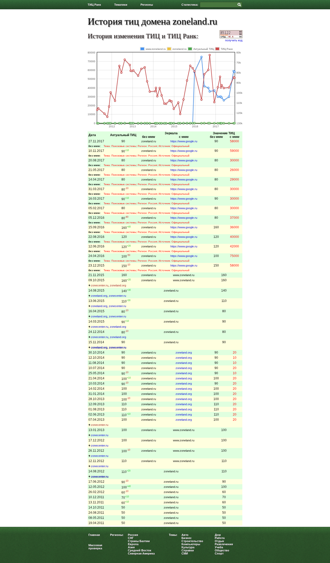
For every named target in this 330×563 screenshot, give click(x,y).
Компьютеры (191, 544)
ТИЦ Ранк (94, 4)
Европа (133, 544)
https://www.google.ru (183, 141)
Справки (188, 550)
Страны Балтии (139, 541)
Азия (131, 547)
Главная (94, 534)
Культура (188, 547)
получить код (233, 40)
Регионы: (116, 534)
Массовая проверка (95, 547)
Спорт (219, 553)
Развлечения (224, 544)
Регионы (147, 4)
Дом (218, 534)
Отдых (219, 541)
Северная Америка (141, 553)
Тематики (120, 4)
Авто (185, 534)
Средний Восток (139, 550)
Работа (220, 537)
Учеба (219, 547)
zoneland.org (118, 285)
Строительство (192, 541)
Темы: (173, 534)
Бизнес (187, 537)
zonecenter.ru (99, 285)
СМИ (185, 553)
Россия (133, 534)
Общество (222, 550)
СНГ (131, 537)
